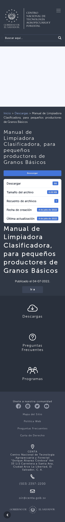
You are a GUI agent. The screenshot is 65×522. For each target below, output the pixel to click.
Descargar (32, 173)
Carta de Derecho (32, 435)
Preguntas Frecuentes (32, 428)
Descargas (21, 113)
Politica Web (32, 421)
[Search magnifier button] (60, 38)
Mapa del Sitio (32, 414)
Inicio (7, 113)
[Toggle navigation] (58, 10)
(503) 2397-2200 (32, 483)
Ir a (32, 289)
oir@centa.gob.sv (32, 498)
